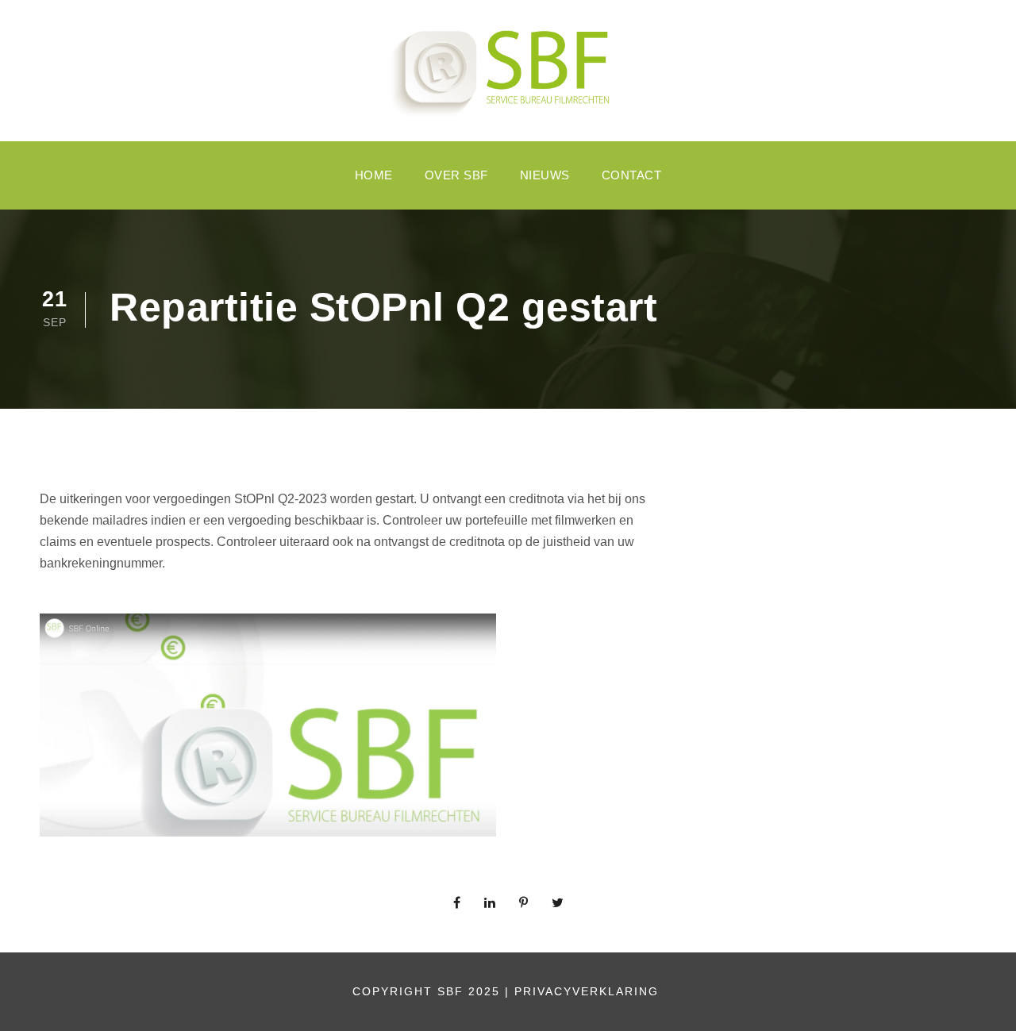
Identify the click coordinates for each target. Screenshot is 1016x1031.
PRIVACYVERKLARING (589, 991)
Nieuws (545, 175)
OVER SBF (456, 175)
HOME (374, 175)
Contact (632, 175)
